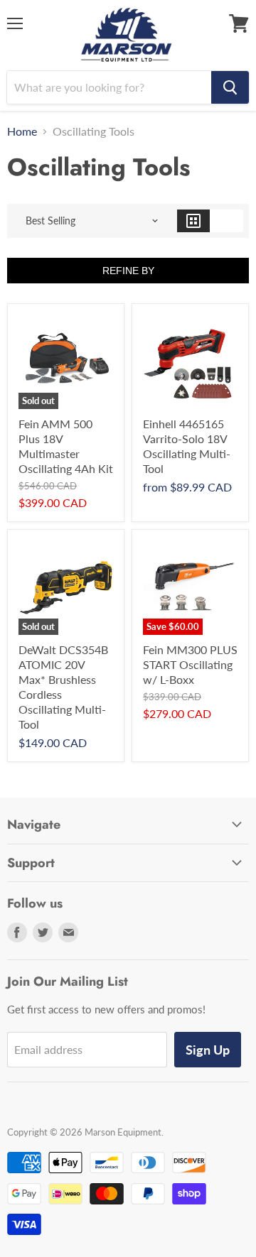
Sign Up (208, 1049)
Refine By (128, 270)
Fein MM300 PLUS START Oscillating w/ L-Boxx (190, 664)
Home (22, 131)
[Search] (230, 87)
